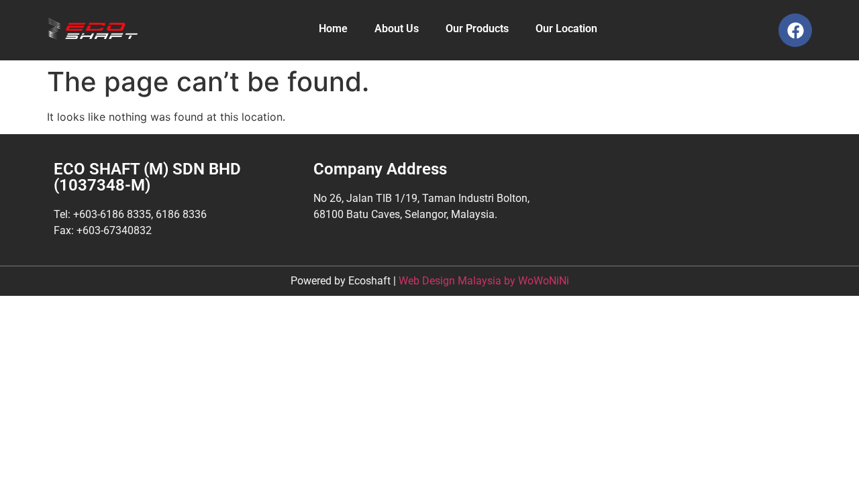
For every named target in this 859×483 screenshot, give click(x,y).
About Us (396, 28)
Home (333, 28)
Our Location (566, 28)
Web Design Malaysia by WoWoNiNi (484, 280)
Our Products (477, 28)
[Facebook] (795, 30)
